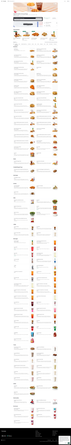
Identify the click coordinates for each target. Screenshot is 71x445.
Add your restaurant (38, 433)
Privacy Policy (54, 441)
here (62, 441)
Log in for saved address (39, 18)
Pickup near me (55, 433)
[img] (28, 24)
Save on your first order (39, 436)
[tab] (16, 44)
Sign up (68, 1)
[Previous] (55, 29)
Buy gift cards (37, 432)
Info (36, 14)
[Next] (57, 29)
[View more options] (56, 3)
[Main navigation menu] (2, 1)
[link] (54, 3)
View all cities (54, 432)
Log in (65, 1)
